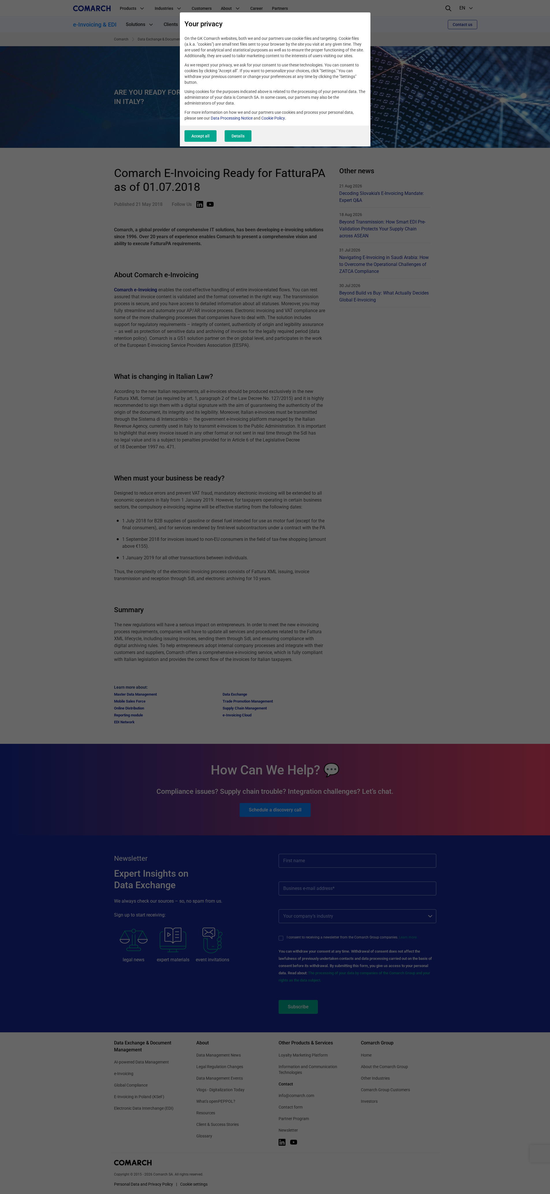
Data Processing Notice (232, 118)
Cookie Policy (273, 118)
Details (238, 136)
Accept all (200, 136)
